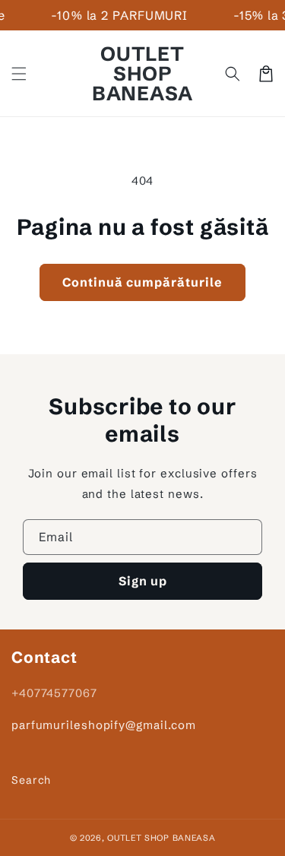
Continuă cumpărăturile (142, 282)
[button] (19, 73)
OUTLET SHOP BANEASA (161, 837)
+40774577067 (54, 693)
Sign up (143, 580)
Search (31, 780)
